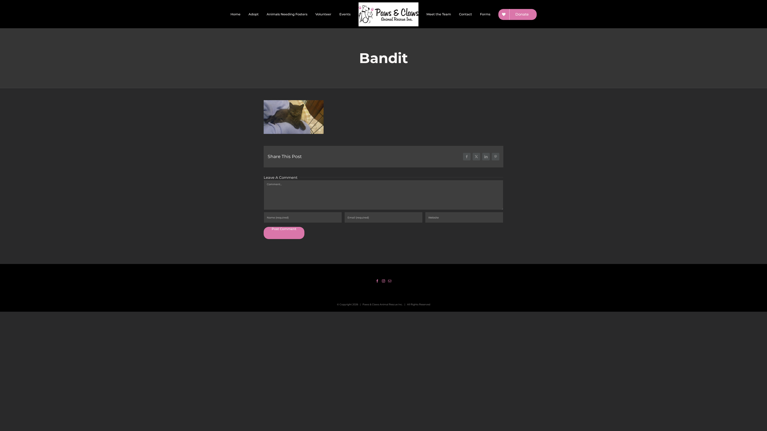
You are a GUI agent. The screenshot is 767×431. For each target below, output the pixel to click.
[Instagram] (383, 281)
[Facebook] (377, 281)
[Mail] (389, 281)
